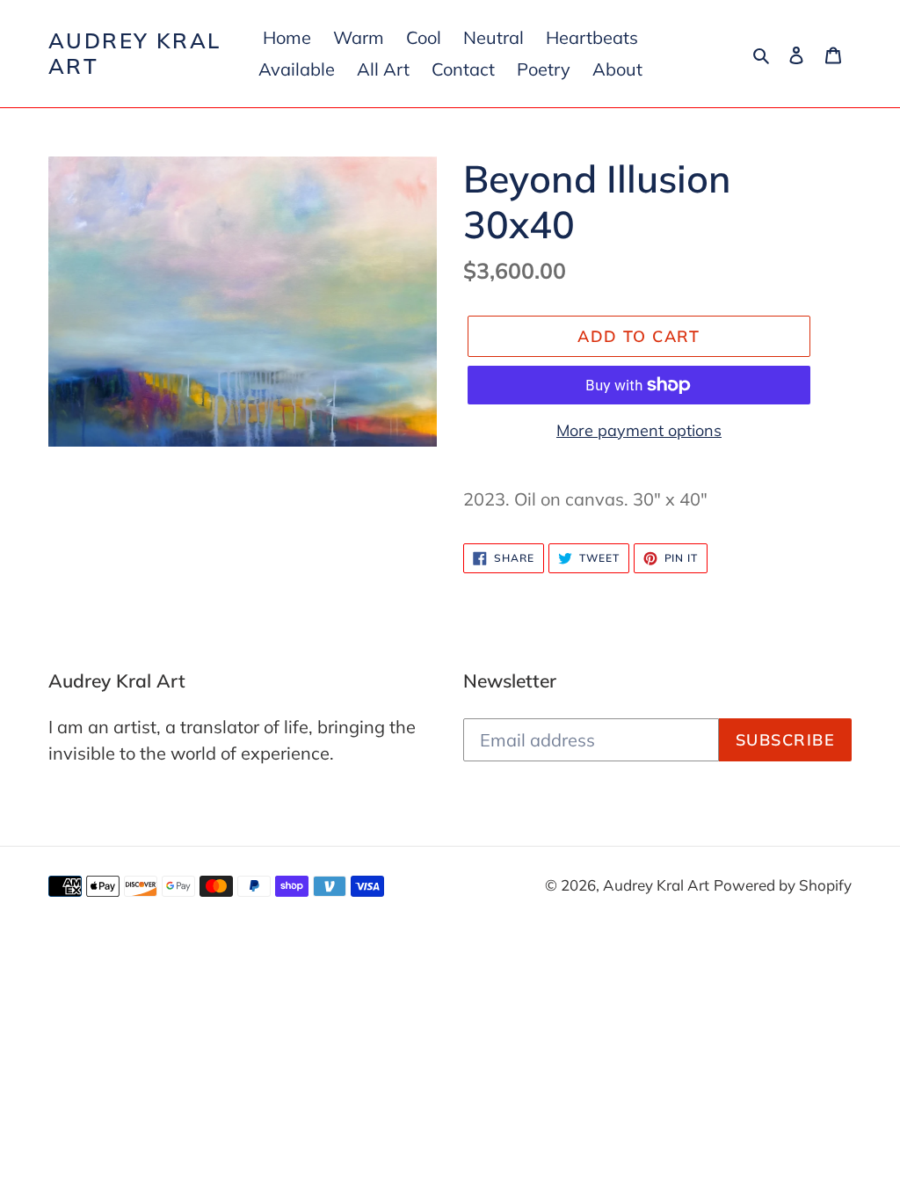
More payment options (639, 430)
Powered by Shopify (783, 885)
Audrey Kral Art (134, 53)
